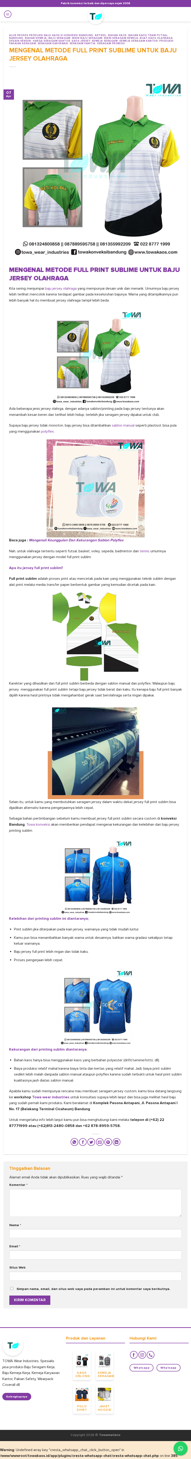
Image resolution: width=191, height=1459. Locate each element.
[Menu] (7, 14)
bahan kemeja (36, 38)
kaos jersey (81, 40)
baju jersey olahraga (61, 288)
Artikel (100, 35)
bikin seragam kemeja (121, 38)
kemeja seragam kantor (138, 40)
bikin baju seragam (87, 38)
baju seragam (59, 38)
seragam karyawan (53, 43)
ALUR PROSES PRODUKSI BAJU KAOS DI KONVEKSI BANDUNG (51, 35)
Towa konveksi (37, 824)
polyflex (47, 431)
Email (14, 1246)
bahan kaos (117, 35)
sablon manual (123, 425)
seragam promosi (111, 43)
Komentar (18, 1185)
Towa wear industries (50, 1097)
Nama (15, 1225)
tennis (145, 551)
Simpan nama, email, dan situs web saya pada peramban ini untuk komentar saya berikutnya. (93, 1289)
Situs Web (17, 1267)
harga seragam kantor (51, 40)
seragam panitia (83, 43)
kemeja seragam (105, 40)
